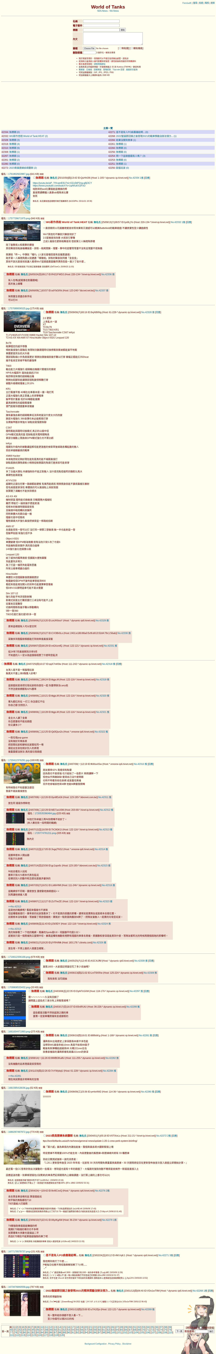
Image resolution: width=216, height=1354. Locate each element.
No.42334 (134, 178)
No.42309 (149, 973)
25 (108, 1327)
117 (45, 1335)
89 (64, 1332)
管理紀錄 (107, 69)
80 (24, 1332)
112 (17, 1335)
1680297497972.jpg (18, 1132)
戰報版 (81, 69)
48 (46, 1330)
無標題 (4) (14, 144)
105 (142, 1332)
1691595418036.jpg (18, 1088)
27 (117, 1327)
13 (55, 1327)
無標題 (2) (14, 160)
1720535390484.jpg (45, 813)
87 (55, 1332)
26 (112, 1327)
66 (126, 1330)
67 (130, 1330)
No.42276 (100, 1190)
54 (73, 1330)
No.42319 (101, 679)
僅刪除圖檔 (208, 1328)
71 (148, 1330)
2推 (169, 1136)
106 (148, 1332)
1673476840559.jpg (18, 1287)
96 (95, 1332)
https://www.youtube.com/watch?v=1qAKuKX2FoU (59, 185)
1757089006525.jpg (18, 308)
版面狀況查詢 (132, 69)
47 (42, 1330)
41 (15, 1330)
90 (68, 1332)
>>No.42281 (14, 1076)
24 (103, 1327)
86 (51, 1332)
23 (99, 1327)
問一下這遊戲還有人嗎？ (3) (130, 156)
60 (99, 1330)
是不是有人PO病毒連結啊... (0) (132, 132)
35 (152, 1327)
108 (159, 1332)
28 (121, 1327)
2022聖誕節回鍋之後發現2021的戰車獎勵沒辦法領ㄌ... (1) (146, 136)
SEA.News (102, 11)
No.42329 (101, 620)
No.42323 (104, 901)
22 (95, 1327)
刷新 (213, 3)
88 (59, 1332)
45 (33, 1330)
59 (95, 1330)
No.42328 (146, 312)
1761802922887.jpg (18, 174)
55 (77, 1330)
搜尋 (195, 3)
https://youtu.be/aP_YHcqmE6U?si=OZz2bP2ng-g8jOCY (62, 183)
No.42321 (101, 712)
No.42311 (103, 797)
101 (119, 1332)
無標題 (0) (14, 132)
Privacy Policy (114, 1344)
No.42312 (105, 810)
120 (62, 1335)
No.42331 (109, 646)
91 (73, 1332)
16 (68, 1327)
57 (86, 1330)
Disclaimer (126, 1344)
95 (90, 1332)
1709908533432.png (19, 987)
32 (139, 1327)
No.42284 (108, 1071)
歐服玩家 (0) (122, 168)
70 (143, 1330)
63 (112, 1330)
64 (117, 1330)
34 (147, 1327)
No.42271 (164, 1255)
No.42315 (102, 865)
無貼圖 (125, 48)
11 (46, 1327)
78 (15, 1332)
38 (165, 1327)
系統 (201, 3)
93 (82, 1332)
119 (56, 1335)
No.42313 (104, 829)
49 (51, 1330)
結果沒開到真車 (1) (126, 140)
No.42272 (161, 1136)
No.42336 (106, 274)
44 (29, 1330)
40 (11, 1330)
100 (113, 1332)
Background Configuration (96, 1344)
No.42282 (111, 1058)
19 (81, 1327)
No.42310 (139, 764)
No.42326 (98, 942)
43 (24, 1330)
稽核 (207, 3)
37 (161, 1327)
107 (153, 1332)
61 (104, 1330)
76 (170, 1330)
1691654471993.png (19, 1031)
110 (171, 1332)
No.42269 (146, 1309)
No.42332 (176, 222)
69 (139, 1330)
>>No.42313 (14, 906)
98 (104, 1332)
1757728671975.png (19, 218)
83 (37, 1332)
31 (134, 1327)
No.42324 (103, 924)
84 (42, 1332)
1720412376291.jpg (18, 760)
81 (29, 1332)
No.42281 (144, 1035)
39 (170, 1327)
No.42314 (100, 849)
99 (108, 1332)
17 (73, 1327)
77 (11, 1332)
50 (55, 1330)
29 (125, 1327)
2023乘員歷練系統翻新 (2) (23, 168)
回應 (147, 178)
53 (68, 1330)
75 (165, 1330)
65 (121, 1330)
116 (40, 1335)
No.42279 (107, 1220)
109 (165, 1332)
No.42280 (146, 1091)
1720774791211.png (45, 833)
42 (20, 1330)
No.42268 (198, 1291)
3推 (171, 1255)
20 (86, 1327)
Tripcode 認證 (118, 69)
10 (42, 1327)
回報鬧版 (97, 69)
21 (90, 1327)
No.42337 (100, 290)
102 (125, 1332)
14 (59, 1327)
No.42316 (107, 885)
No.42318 (107, 664)
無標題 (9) (14, 148)
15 (64, 1327)
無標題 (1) (121, 144)
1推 (142, 178)
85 (46, 1332)
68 (134, 1330)
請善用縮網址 (100, 64)
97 (99, 1332)
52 (64, 1330)
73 (156, 1330)
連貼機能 (138, 48)
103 (131, 1332)
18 (77, 1327)
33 (143, 1327)
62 (108, 1330)
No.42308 (139, 961)
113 (23, 1335)
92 (77, 1332)
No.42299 (132, 1007)
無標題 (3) (14, 140)
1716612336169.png (19, 957)
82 (33, 1332)
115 (34, 1335)
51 (59, 1330)
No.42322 (100, 731)
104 (136, 1332)
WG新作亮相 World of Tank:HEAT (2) (28, 136)
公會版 (89, 69)
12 (51, 1327)
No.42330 (123, 633)
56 (82, 1330)
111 (12, 1335)
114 (28, 1335)
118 (51, 1335)
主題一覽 (108, 128)
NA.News (114, 11)
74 (161, 1330)
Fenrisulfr (186, 3)
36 (156, 1327)
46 (37, 1330)
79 (20, 1332)
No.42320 (101, 695)
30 (130, 1327)
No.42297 (135, 991)
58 (90, 1330)
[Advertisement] (108, 103)
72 (152, 1330)
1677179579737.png (19, 1251)
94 (86, 1332)
